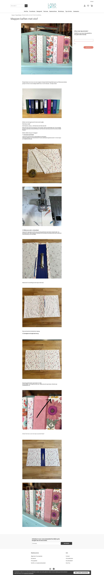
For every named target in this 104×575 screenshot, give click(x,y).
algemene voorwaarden (28, 573)
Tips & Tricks (18, 15)
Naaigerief (39, 11)
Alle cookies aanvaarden (81, 572)
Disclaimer (33, 558)
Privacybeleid (34, 560)
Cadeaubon (76, 11)
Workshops (61, 11)
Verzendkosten (69, 558)
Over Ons (68, 563)
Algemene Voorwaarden (36, 556)
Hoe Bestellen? (69, 560)
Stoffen (26, 11)
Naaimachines (53, 11)
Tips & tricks (68, 11)
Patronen (45, 11)
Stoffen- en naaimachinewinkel (38, 563)
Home (13, 15)
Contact (91, 1)
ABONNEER (88, 47)
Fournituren (32, 11)
